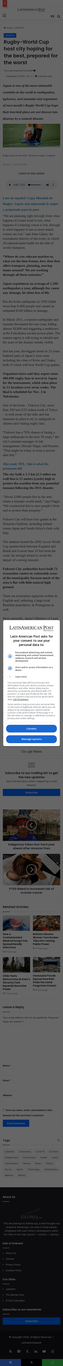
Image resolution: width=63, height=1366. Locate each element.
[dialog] (31, 683)
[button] (31, 676)
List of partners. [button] (21, 699)
